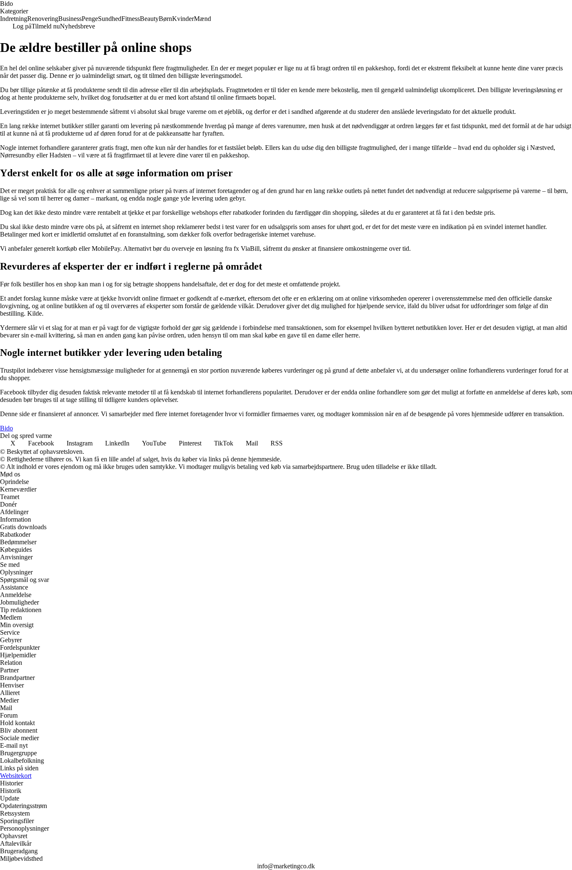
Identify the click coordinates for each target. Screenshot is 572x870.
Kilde (34, 313)
